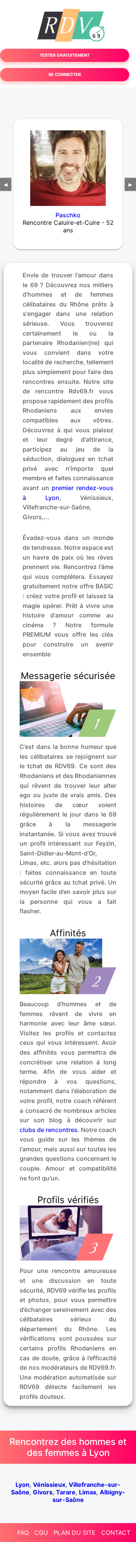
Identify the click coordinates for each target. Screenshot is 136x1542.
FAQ (23, 1532)
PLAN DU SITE (75, 1532)
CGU (41, 1532)
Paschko (68, 215)
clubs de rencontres (48, 1130)
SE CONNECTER (64, 74)
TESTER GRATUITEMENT (65, 55)
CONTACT (115, 1532)
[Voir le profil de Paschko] (68, 163)
